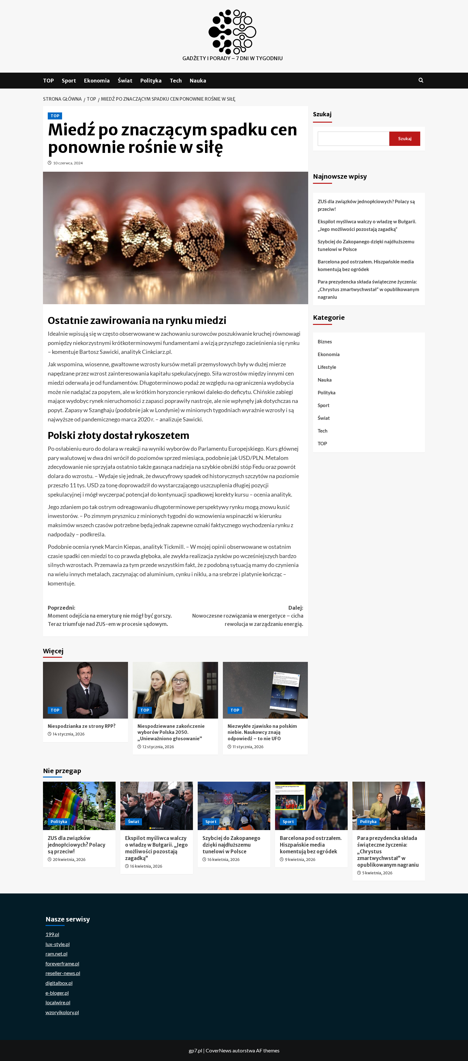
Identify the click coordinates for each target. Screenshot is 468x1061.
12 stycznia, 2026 (158, 746)
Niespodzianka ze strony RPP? (82, 726)
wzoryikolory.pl (62, 1012)
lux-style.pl (58, 944)
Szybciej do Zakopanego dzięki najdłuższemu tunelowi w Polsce (366, 245)
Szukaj (322, 114)
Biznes (325, 342)
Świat (125, 80)
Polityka (151, 80)
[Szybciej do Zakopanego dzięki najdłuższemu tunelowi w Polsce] (234, 806)
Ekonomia (97, 80)
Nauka (198, 80)
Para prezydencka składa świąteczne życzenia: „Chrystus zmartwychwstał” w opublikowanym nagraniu (368, 289)
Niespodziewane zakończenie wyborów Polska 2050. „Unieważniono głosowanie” (171, 732)
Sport (69, 80)
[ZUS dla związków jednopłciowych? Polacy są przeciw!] (79, 806)
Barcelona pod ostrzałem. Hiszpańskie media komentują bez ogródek (366, 265)
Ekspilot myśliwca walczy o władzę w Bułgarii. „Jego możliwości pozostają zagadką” (367, 225)
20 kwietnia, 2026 (69, 859)
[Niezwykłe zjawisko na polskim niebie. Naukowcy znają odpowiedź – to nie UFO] (265, 690)
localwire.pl (58, 1002)
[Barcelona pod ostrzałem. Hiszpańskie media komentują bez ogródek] (311, 806)
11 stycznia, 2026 (248, 746)
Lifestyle (327, 367)
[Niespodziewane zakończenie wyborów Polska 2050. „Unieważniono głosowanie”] (175, 690)
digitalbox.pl (59, 983)
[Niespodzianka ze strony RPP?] (85, 690)
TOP (48, 80)
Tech (176, 80)
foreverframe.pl (62, 963)
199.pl (52, 934)
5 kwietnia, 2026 (377, 873)
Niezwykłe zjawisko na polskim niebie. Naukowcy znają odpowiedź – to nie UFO (262, 732)
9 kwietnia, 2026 (300, 859)
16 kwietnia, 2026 (146, 866)
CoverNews (218, 1050)
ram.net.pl (56, 953)
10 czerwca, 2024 (68, 163)
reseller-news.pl (63, 973)
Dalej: (247, 616)
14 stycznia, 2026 (69, 734)
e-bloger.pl (57, 993)
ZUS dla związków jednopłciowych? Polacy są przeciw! (366, 205)
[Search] (421, 80)
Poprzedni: (110, 616)
